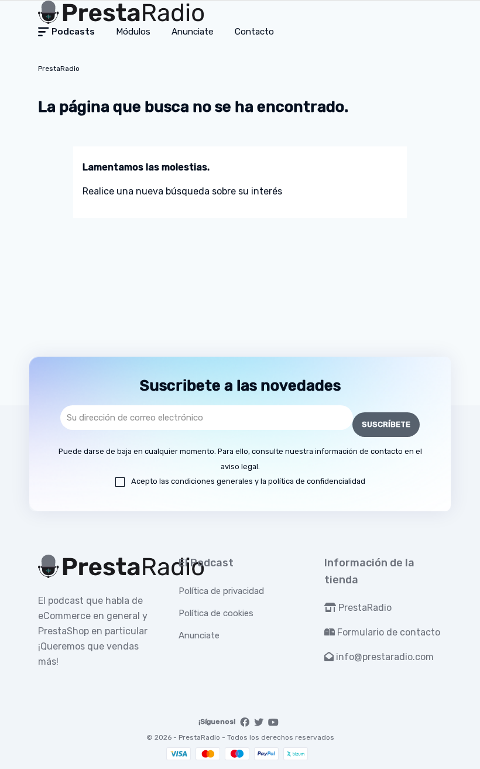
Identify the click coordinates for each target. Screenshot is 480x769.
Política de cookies (216, 613)
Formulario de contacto (387, 632)
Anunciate (199, 635)
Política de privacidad (221, 591)
